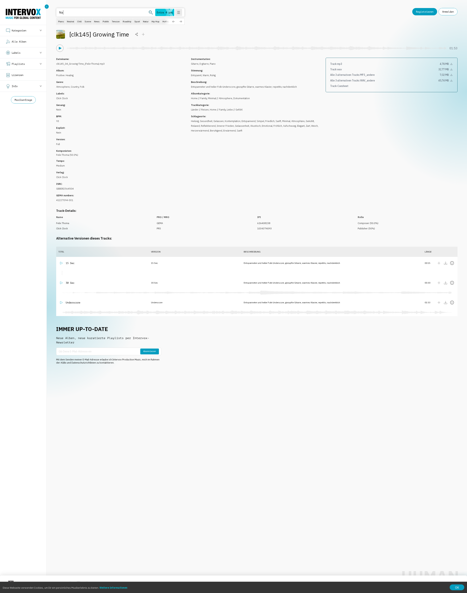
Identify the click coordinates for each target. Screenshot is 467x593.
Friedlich (270, 121)
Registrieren (424, 11)
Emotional (267, 125)
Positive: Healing (65, 75)
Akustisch (255, 125)
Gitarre (194, 63)
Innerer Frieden (225, 125)
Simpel (260, 121)
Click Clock (62, 98)
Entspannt (196, 75)
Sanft (278, 121)
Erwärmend (229, 130)
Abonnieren (149, 351)
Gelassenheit (242, 125)
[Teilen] (136, 34)
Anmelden (448, 11)
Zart (308, 125)
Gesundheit (206, 121)
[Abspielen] (59, 48)
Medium (60, 165)
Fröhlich (277, 125)
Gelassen (218, 121)
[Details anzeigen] (452, 263)
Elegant (301, 125)
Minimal (286, 121)
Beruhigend (216, 130)
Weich (314, 125)
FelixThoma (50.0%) (67, 154)
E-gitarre (204, 63)
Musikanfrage (23, 99)
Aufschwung (289, 125)
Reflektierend (208, 125)
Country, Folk (77, 86)
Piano (213, 63)
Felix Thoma (62, 223)
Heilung (195, 121)
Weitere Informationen (113, 587)
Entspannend (249, 121)
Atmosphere (63, 86)
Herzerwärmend (200, 130)
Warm (206, 75)
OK (457, 587)
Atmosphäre (298, 121)
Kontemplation (232, 121)
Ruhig (213, 75)
